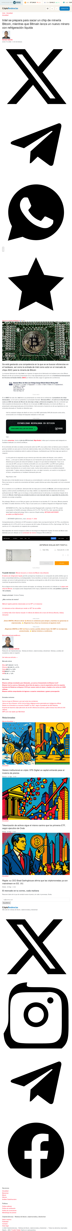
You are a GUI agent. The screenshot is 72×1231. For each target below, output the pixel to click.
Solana (4, 669)
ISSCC (24, 378)
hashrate (13, 635)
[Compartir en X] (36, 110)
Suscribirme (6, 903)
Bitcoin (4, 635)
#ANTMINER (55, 512)
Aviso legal (5, 1226)
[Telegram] (36, 1116)
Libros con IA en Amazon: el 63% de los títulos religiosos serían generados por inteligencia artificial (31, 703)
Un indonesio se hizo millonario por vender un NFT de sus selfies (21, 608)
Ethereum (5, 667)
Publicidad (5, 1221)
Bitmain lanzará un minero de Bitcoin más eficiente (32, 573)
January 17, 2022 (32, 519)
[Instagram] (36, 1048)
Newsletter (64, 8)
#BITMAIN (48, 512)
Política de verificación (8, 1208)
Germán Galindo (7, 40)
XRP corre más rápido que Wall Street (13, 712)
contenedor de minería (29, 533)
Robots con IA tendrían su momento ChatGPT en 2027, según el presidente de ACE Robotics (30, 705)
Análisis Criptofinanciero (9, 1199)
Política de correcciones (9, 1210)
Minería (18, 635)
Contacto (5, 1224)
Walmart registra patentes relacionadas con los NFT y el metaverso (22, 604)
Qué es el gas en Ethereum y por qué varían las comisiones (20, 701)
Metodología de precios (9, 1212)
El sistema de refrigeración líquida (12, 576)
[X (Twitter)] (36, 980)
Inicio (3, 13)
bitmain (8, 635)
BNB (3, 671)
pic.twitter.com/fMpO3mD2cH (14, 514)
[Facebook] (36, 1184)
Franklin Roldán (16, 1230)
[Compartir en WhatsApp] (36, 246)
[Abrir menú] (48, 8)
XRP (3, 673)
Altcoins (4, 1197)
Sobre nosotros (6, 1219)
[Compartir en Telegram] (36, 178)
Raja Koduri (37, 440)
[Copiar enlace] (3, 249)
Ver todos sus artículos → (9, 657)
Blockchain (5, 1193)
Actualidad (9, 13)
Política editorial (7, 1206)
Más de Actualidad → (8, 721)
